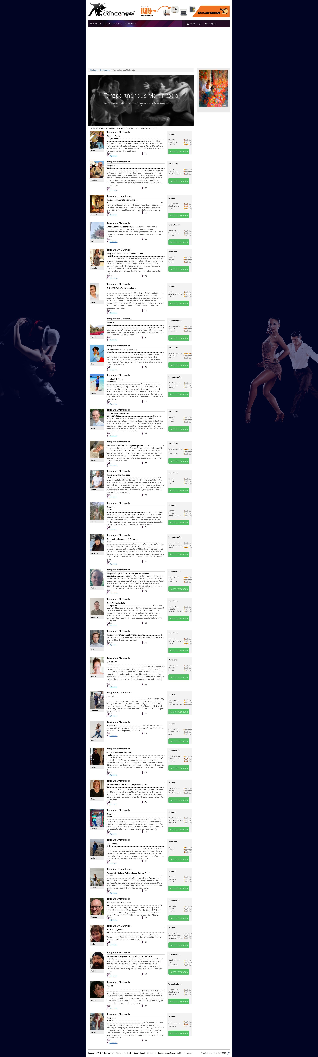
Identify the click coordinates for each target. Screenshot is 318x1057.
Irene (93, 302)
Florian (93, 767)
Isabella (94, 214)
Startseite (97, 23)
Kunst (142, 1053)
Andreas (94, 588)
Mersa (93, 887)
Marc (93, 428)
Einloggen (212, 23)
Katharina (94, 710)
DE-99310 (113, 593)
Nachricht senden (179, 151)
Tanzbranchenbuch (123, 1053)
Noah (93, 649)
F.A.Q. (99, 1053)
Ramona (94, 337)
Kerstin (93, 1032)
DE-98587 (113, 976)
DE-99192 (113, 920)
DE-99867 (113, 369)
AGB (179, 1053)
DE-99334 (113, 1008)
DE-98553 (113, 893)
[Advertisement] (159, 49)
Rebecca (94, 553)
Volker (93, 241)
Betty (93, 150)
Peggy (93, 393)
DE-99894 (113, 340)
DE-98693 (113, 215)
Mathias (94, 858)
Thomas (94, 180)
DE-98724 (113, 156)
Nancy (93, 1000)
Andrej (93, 971)
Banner (91, 1053)
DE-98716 (113, 313)
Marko (93, 460)
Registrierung (195, 23)
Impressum (188, 1053)
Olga (92, 364)
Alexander (95, 617)
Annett (93, 676)
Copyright (151, 1053)
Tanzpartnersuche (114, 23)
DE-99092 (113, 404)
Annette (94, 268)
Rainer (93, 489)
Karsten (94, 828)
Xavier (93, 740)
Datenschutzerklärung (166, 1053)
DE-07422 (113, 863)
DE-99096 (113, 465)
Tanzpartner (109, 1053)
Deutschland (105, 70)
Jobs (136, 1053)
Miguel (93, 521)
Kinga (93, 799)
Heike (93, 944)
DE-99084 (113, 190)
